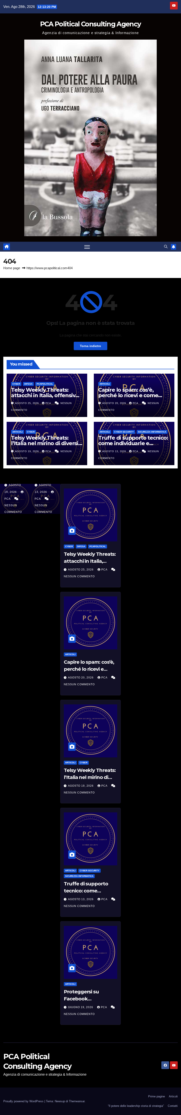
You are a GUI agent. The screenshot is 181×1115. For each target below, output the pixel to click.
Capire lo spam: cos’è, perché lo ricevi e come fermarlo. (128, 395)
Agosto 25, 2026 (27, 403)
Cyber (16, 384)
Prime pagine (156, 1096)
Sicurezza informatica (152, 432)
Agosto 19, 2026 (27, 451)
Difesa (28, 384)
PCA (48, 403)
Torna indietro (90, 346)
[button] (166, 247)
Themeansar (77, 1101)
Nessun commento (79, 576)
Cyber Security (124, 432)
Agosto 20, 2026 (114, 403)
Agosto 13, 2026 (114, 451)
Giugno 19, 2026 (81, 1007)
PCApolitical (45, 384)
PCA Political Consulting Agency (90, 24)
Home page (11, 268)
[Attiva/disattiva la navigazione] (87, 246)
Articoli (105, 384)
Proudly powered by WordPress (23, 1101)
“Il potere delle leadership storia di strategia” (136, 1106)
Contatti (173, 1106)
